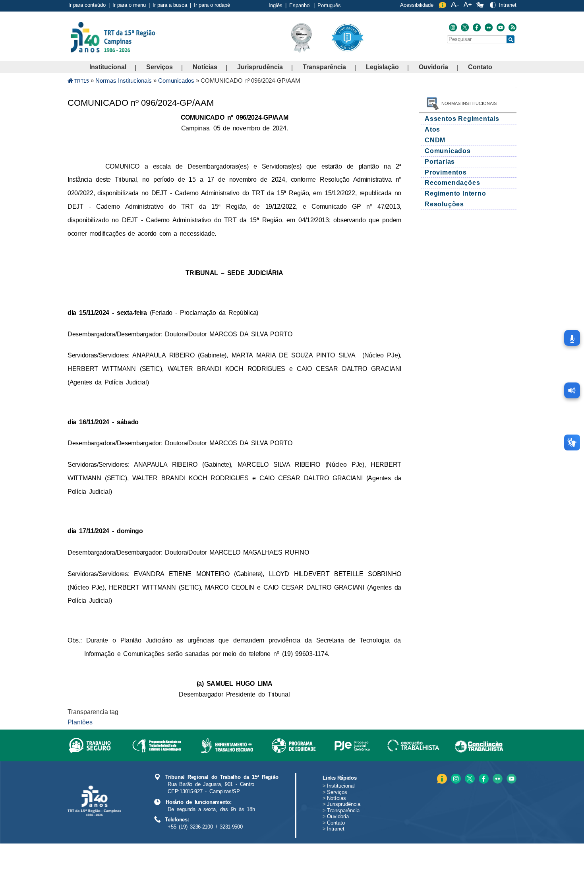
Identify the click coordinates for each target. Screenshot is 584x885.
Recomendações (452, 182)
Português (329, 5)
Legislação (382, 67)
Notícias (205, 67)
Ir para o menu (129, 5)
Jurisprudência (260, 67)
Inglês (275, 5)
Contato (480, 67)
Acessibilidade (416, 5)
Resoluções (444, 204)
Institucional (107, 67)
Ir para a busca (170, 5)
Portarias (440, 161)
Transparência (324, 67)
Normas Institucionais (123, 80)
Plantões (80, 722)
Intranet (507, 5)
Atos (432, 129)
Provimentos (446, 172)
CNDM (435, 140)
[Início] (157, 36)
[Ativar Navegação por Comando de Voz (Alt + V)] (572, 338)
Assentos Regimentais (462, 118)
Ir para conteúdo (87, 5)
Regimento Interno (455, 193)
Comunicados (176, 80)
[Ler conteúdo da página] (572, 390)
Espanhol (300, 5)
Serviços (159, 67)
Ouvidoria (433, 67)
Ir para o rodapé (212, 5)
